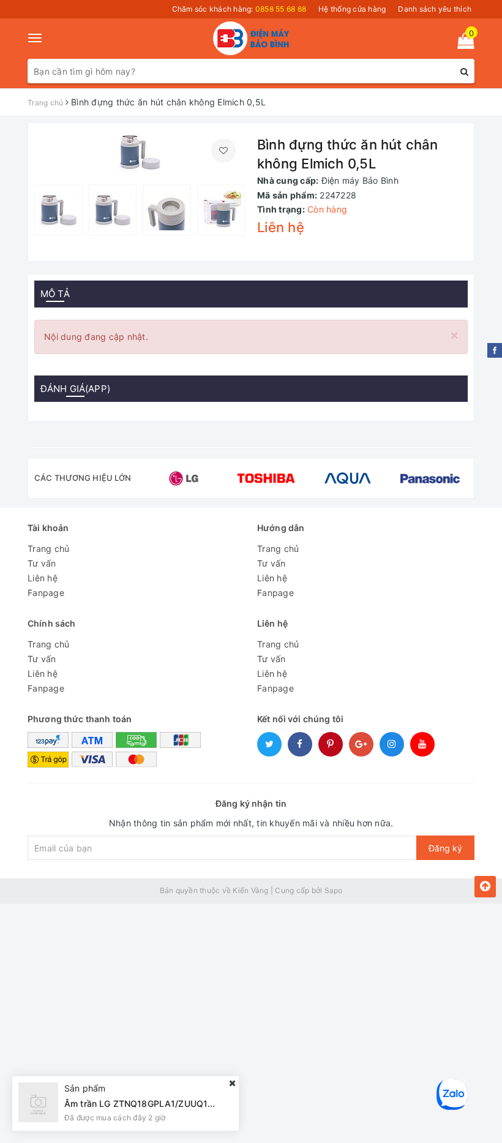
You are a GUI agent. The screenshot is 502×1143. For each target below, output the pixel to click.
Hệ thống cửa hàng (352, 8)
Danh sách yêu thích (434, 8)
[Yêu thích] (223, 150)
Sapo (333, 890)
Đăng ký (445, 848)
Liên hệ (43, 578)
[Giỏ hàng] (462, 43)
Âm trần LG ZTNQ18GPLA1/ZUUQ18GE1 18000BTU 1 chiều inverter (202, 1103)
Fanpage (46, 592)
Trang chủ (48, 548)
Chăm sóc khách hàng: (239, 8)
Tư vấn (42, 563)
